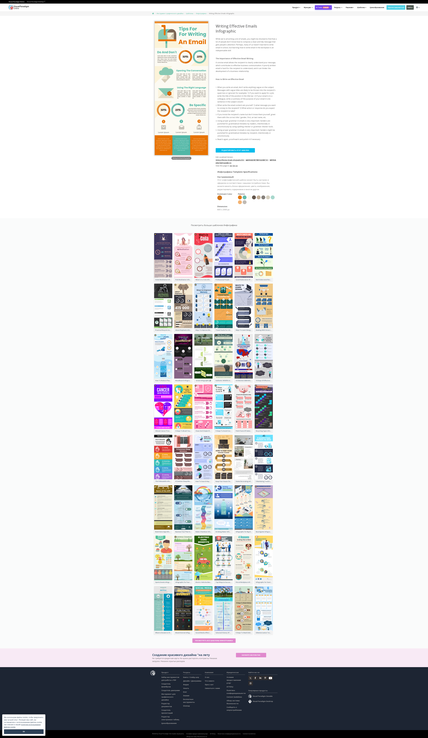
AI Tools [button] (322, 7)
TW (233, 166)
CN (236, 166)
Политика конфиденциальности (229, 734)
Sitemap (186, 706)
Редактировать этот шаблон (235, 150)
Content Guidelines (234, 697)
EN (231, 166)
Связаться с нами (212, 688)
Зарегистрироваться (396, 7)
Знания (186, 696)
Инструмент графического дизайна (169, 13)
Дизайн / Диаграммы (192, 681)
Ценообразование (377, 7)
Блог (185, 692)
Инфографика (201, 13)
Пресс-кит (209, 685)
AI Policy (230, 687)
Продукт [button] (295, 7)
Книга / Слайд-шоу (191, 677)
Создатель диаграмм (170, 690)
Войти (410, 7)
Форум (186, 685)
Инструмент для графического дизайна (168, 697)
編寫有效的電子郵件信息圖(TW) (257, 160)
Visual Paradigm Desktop (35, 2)
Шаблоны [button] (361, 7)
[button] (308, 7)
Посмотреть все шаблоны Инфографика (214, 640)
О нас (207, 677)
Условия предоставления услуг (234, 680)
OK (24, 731)
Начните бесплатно (251, 655)
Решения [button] (349, 7)
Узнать (186, 688)
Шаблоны (189, 13)
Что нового (209, 681)
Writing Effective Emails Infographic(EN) (230, 160)
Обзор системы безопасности (196, 736)
